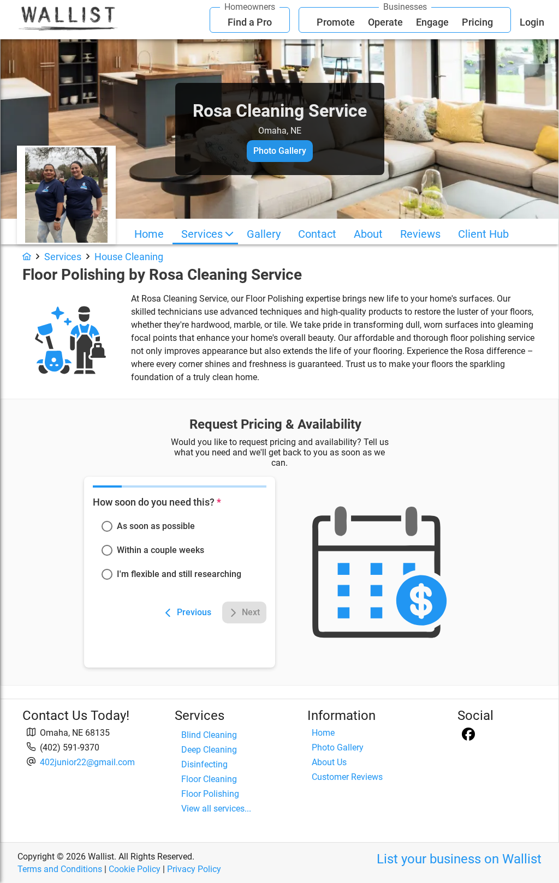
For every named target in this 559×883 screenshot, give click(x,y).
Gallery (264, 234)
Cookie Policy (134, 869)
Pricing (477, 22)
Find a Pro (250, 22)
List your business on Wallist (459, 859)
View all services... (216, 808)
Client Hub (483, 234)
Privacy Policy (194, 869)
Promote (336, 22)
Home (149, 234)
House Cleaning (128, 256)
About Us (329, 762)
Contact (317, 234)
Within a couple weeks (160, 550)
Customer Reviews (347, 777)
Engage (432, 22)
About (368, 234)
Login (532, 22)
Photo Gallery (338, 747)
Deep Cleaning (209, 749)
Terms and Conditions (59, 869)
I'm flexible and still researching (179, 574)
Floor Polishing (210, 794)
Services (202, 234)
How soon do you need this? (157, 502)
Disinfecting (204, 764)
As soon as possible (156, 526)
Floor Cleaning (209, 779)
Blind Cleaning (209, 735)
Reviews (420, 234)
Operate (385, 22)
